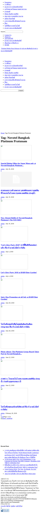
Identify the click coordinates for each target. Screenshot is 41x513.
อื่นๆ (6, 23)
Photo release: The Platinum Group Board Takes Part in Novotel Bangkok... (20, 353)
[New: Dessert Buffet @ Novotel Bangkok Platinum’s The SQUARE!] (16, 214)
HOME (7, 45)
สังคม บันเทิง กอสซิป (11, 14)
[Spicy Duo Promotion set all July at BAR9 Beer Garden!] (12, 293)
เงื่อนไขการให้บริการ (12, 43)
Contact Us (8, 35)
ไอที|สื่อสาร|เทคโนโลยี (12, 25)
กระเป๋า (3, 506)
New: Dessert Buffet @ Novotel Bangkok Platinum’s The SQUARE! (16, 219)
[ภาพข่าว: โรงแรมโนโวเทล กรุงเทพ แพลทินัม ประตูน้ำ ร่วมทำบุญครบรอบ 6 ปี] (13, 374)
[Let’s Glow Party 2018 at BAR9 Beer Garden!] (14, 269)
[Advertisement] (16, 54)
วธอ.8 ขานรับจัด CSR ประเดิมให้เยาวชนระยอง (20, 473)
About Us (7, 37)
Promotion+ (8, 2)
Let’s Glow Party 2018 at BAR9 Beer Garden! (19, 272)
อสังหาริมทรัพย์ (10, 18)
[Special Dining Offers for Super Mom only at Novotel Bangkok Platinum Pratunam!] (16, 159)
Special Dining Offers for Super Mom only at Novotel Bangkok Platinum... (18, 164)
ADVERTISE (9, 38)
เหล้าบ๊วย (19, 506)
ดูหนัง (13, 506)
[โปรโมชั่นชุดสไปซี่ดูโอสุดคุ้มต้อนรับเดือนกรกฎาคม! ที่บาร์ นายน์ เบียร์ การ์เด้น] (12, 320)
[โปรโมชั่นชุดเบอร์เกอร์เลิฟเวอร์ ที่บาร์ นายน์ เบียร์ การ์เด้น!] (14, 402)
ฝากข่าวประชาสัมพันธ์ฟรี (13, 28)
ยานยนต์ (7, 11)
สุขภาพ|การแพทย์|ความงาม (14, 16)
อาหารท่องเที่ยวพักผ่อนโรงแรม (15, 21)
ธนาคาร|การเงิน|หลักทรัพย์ (14, 7)
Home (2, 133)
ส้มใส (8, 506)
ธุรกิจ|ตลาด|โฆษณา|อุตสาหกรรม (16, 9)
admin (2, 169)
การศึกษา (8, 4)
